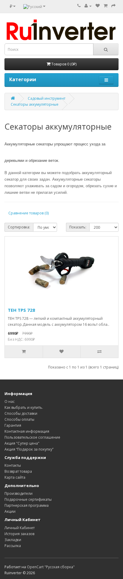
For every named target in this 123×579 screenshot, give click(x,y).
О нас (9, 401)
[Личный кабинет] (88, 5)
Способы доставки (20, 413)
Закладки (12, 539)
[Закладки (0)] (98, 5)
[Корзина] (105, 5)
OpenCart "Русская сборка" (51, 566)
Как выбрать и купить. (23, 407)
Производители (18, 493)
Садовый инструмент (46, 98)
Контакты (12, 465)
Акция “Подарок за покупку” (28, 449)
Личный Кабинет (19, 527)
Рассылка (12, 545)
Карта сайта (14, 477)
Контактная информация (26, 431)
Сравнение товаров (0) (28, 213)
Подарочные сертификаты (28, 499)
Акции (10, 511)
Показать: (77, 227)
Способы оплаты (19, 419)
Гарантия (12, 425)
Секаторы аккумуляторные (35, 104)
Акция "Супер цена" (21, 443)
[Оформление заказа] (113, 5)
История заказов (19, 533)
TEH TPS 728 (21, 310)
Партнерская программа (26, 505)
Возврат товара (18, 471)
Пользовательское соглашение (32, 437)
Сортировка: (19, 227)
